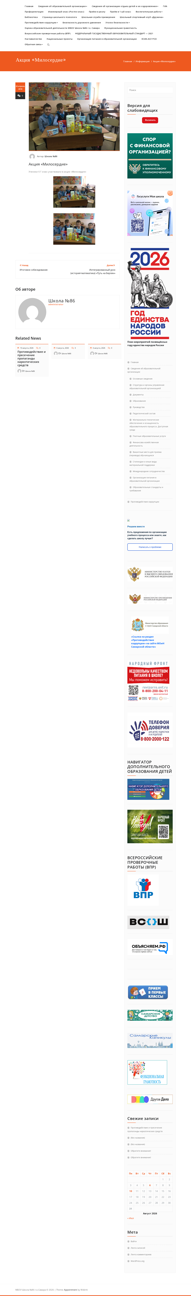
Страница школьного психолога (59, 17)
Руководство (139, 407)
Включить (150, 120)
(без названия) (138, 1137)
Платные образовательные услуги (149, 436)
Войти (134, 1241)
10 (130, 1191)
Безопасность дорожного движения (82, 22)
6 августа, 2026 (62, 348)
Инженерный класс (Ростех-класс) (66, 11)
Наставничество (33, 39)
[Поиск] (48, 44)
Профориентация (34, 11)
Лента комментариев (141, 1254)
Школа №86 (51, 156)
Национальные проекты (59, 39)
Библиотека (31, 17)
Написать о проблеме (150, 547)
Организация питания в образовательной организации (107, 39)
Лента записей (138, 1248)
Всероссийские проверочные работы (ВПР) (47, 33)
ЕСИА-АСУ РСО (149, 39)
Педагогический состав (144, 413)
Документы (138, 394)
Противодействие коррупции (40, 22)
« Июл (130, 1218)
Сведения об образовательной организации (62, 6)
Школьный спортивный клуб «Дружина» (141, 17)
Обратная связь (33, 44)
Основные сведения (142, 378)
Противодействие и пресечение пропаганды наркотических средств (31, 358)
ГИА (165, 6)
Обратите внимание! (141, 1151)
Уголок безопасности (117, 22)
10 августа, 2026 (26, 348)
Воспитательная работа (148, 11)
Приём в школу (97, 11)
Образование (139, 401)
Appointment (70, 1289)
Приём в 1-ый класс (120, 11)
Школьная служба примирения (98, 17)
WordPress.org (137, 1261)
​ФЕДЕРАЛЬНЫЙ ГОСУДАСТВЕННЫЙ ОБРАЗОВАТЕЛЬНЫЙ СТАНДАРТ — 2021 (114, 33)
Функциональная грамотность (120, 28)
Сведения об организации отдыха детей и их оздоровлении (124, 6)
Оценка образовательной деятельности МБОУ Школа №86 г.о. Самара (62, 28)
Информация (142, 61)
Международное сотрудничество (149, 471)
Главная (29, 6)
